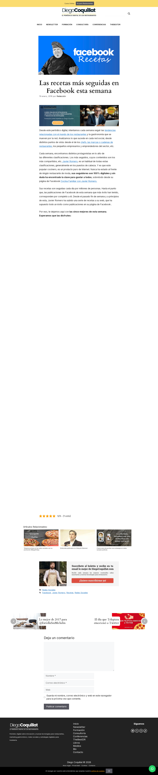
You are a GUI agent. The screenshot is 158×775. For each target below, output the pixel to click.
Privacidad (76, 765)
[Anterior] (13, 621)
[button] (152, 768)
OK (109, 771)
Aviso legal (67, 765)
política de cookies (98, 771)
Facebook (46, 593)
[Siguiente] (144, 621)
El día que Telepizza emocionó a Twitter (106, 621)
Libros (76, 742)
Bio (74, 749)
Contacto (78, 752)
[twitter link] (137, 731)
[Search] (129, 13)
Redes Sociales (48, 590)
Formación (79, 730)
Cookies (84, 765)
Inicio (76, 723)
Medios (77, 746)
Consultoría (79, 733)
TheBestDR (79, 739)
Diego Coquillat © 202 (78, 762)
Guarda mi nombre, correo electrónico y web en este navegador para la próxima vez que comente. (79, 697)
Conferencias (80, 736)
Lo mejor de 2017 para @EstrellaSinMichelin (53, 621)
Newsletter (79, 727)
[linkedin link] (133, 731)
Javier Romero (70, 161)
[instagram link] (141, 731)
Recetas (69, 593)
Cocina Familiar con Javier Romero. (79, 181)
